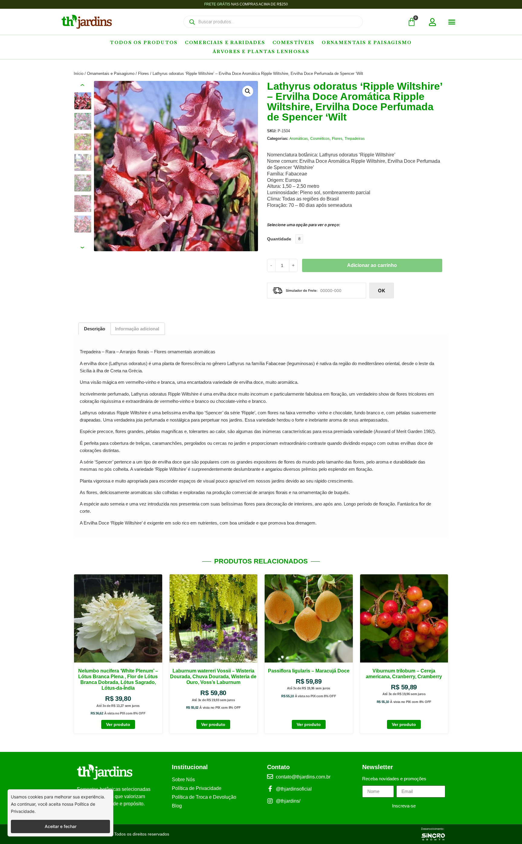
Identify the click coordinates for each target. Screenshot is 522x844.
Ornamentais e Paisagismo (367, 42)
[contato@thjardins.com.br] (270, 777)
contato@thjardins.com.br (303, 776)
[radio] (299, 238)
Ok (381, 290)
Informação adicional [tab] (137, 328)
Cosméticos (320, 138)
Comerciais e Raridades (225, 42)
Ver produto (118, 724)
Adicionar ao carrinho (372, 265)
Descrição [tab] (94, 328)
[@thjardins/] (270, 801)
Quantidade (279, 239)
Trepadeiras (355, 138)
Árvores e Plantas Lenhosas (261, 51)
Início (78, 73)
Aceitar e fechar (60, 826)
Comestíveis (293, 42)
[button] (452, 22)
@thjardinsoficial (294, 788)
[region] (60, 812)
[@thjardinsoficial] (270, 789)
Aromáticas (298, 138)
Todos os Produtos (144, 42)
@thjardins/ (288, 801)
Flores (143, 73)
